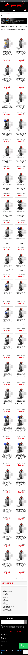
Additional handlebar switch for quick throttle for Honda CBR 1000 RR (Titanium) (7, 295)
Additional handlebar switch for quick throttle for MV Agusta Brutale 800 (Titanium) (7, 565)
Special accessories (7, 610)
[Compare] (12, 42)
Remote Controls (7, 609)
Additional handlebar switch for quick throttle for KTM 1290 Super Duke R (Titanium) (7, 457)
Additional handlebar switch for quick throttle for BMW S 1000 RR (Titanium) (7, 188)
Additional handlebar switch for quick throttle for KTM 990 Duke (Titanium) (7, 538)
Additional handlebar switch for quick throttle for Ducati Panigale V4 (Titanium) (7, 241)
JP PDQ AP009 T (21, 59)
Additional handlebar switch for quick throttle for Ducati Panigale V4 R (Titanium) (21, 241)
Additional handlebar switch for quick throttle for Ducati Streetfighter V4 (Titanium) (7, 268)
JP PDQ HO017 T (7, 301)
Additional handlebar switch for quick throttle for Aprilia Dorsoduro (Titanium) (21, 53)
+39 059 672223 (4, 1)
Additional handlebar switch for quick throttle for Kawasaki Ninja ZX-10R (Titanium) (7, 349)
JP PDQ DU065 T (21, 220)
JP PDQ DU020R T (20, 247)
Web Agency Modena (14, 653)
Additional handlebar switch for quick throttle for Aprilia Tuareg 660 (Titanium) (7, 134)
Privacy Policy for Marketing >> (16, 627)
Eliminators (5, 597)
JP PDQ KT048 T (21, 328)
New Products (6, 607)
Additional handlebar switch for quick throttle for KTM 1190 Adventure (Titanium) (7, 403)
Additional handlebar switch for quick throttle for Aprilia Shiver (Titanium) (21, 107)
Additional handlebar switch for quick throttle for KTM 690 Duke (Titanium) (7, 484)
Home (3, 588)
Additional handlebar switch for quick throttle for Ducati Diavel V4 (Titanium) (21, 214)
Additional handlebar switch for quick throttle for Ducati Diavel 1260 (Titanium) (7, 214)
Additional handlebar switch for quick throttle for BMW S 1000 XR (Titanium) (21, 188)
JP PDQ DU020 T (7, 220)
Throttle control (6, 593)
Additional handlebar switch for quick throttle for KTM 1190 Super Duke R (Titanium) (20, 403)
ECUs (4, 590)
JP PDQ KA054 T (7, 355)
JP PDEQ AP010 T (7, 59)
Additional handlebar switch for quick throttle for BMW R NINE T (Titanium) (7, 161)
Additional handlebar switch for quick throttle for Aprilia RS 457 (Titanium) (7, 80)
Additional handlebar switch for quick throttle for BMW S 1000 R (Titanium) (21, 161)
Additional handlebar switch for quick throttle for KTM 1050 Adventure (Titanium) (7, 376)
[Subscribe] (25, 622)
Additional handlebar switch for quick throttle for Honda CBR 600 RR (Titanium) (7, 322)
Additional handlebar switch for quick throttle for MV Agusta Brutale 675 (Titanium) (21, 538)
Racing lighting (6, 612)
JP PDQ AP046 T (7, 86)
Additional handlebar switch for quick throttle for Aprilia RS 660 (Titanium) (21, 80)
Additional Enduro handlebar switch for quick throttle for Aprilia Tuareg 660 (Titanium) (7, 53)
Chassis (4, 603)
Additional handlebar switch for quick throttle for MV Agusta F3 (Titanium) (21, 565)
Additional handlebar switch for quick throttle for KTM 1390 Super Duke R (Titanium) (20, 457)
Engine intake (6, 599)
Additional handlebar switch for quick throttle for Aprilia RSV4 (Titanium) (7, 106)
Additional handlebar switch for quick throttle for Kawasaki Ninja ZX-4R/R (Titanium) (21, 349)
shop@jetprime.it (13, 1)
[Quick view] (12, 45)
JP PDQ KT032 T (7, 382)
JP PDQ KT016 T (7, 436)
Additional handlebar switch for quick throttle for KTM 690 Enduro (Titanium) (21, 484)
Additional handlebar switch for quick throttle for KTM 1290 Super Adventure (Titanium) (7, 430)
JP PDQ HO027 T (21, 301)
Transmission (6, 600)
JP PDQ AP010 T (7, 140)
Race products (6, 596)
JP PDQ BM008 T (7, 166)
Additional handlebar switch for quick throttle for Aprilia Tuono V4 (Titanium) (21, 134)
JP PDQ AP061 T (21, 86)
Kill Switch (5, 594)
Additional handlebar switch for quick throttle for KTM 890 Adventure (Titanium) (21, 511)
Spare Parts (5, 604)
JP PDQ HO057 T (7, 328)
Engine (4, 601)
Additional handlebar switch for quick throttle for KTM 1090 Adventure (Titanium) (20, 376)
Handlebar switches (7, 591)
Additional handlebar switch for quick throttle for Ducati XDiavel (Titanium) (21, 268)
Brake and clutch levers (8, 606)
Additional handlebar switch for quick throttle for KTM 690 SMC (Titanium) (7, 511)
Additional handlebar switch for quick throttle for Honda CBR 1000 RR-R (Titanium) (20, 295)
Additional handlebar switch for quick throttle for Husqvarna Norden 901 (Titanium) (21, 322)
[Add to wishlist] (12, 39)
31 (23, 578)
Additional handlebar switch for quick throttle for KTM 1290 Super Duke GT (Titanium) (20, 430)
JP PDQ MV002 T (21, 544)
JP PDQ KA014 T (21, 355)
